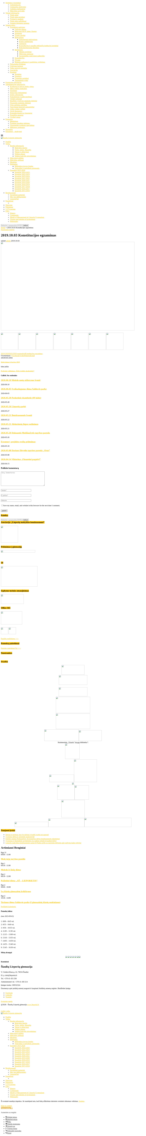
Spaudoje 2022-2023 (22, 174)
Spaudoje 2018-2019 (22, 185)
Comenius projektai (22, 78)
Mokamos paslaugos (17, 127)
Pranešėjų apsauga (16, 115)
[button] (7, 1108)
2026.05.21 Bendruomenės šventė (16, 415)
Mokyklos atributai (17, 160)
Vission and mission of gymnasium (22, 219)
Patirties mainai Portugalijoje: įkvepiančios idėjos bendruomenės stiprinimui (32, 839)
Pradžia (8, 142)
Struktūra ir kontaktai (13, 3)
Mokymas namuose (26, 54)
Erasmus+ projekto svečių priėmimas (18, 442)
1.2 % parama (10, 209)
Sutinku (81, 1101)
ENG (7, 211)
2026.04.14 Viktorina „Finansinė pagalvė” (21, 459)
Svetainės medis (6, 1001)
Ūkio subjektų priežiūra (18, 105)
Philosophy (14, 221)
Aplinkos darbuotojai (17, 9)
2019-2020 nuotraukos (17, 354)
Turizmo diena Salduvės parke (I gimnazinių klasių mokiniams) (30, 902)
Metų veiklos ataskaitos (18, 89)
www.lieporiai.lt (33, 1005)
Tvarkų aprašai (20, 35)
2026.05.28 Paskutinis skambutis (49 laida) (21, 398)
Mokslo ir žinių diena (11, 870)
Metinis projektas (25, 52)
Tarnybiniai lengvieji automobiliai (22, 107)
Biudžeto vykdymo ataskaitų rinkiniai (23, 101)
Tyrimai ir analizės (16, 19)
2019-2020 (5, 354)
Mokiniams (19, 50)
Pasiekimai (9, 201)
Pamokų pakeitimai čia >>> (11, 648)
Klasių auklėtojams (26, 42)
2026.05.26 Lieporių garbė (13, 406)
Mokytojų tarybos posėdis (13, 859)
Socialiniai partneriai (17, 195)
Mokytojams (19, 37)
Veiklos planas (20, 154)
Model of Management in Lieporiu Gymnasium (27, 217)
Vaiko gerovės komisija (18, 68)
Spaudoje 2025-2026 (17, 170)
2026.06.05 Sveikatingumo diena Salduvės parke (24, 389)
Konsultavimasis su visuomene (21, 113)
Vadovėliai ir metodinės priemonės (27, 168)
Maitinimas (14, 121)
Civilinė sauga (15, 117)
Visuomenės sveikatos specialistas (22, 125)
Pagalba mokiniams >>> (9, 639)
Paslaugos (9, 119)
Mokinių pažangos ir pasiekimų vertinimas (30, 62)
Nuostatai (13, 91)
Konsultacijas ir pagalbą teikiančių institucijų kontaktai (38, 46)
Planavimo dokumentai (18, 93)
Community (14, 215)
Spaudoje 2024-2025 (22, 172)
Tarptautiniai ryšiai (21, 80)
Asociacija (14, 70)
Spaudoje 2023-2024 (22, 176)
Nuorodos (9, 129)
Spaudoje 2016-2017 (22, 189)
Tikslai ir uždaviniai (22, 152)
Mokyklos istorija (21, 148)
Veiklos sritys (10, 25)
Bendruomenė (10, 193)
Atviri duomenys (16, 111)
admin (8, 241)
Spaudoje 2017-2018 (22, 187)
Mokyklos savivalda (17, 11)
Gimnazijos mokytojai (18, 7)
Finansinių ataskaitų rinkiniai (20, 103)
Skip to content (6, 1106)
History (12, 213)
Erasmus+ (18, 76)
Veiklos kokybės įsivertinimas (25, 156)
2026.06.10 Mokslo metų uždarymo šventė (20, 380)
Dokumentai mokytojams (28, 40)
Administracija (15, 5)
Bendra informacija (17, 146)
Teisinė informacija (12, 13)
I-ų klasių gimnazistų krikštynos (16, 891)
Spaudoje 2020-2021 (22, 181)
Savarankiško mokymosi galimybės (32, 56)
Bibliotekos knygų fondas (24, 166)
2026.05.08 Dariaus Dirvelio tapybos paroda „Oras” (25, 450)
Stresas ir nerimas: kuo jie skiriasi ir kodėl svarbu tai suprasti (27, 835)
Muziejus (13, 162)
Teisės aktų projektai (17, 17)
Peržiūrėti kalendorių (8, 907)
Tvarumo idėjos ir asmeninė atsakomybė (19, 837)
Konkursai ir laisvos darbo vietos (22, 87)
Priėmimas (9, 207)
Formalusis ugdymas (17, 27)
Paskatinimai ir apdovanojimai (21, 97)
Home (3, 228)
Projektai (13, 72)
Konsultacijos (19, 58)
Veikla (7, 144)
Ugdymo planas (20, 29)
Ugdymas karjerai (16, 66)
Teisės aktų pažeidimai (18, 21)
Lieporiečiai (14, 199)
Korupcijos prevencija (13, 82)
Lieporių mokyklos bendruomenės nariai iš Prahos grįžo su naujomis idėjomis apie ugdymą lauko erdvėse (43, 843)
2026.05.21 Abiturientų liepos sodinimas (19, 424)
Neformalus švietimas (18, 64)
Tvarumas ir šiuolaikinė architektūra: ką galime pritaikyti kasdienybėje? (31, 841)
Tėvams (17, 60)
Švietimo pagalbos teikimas (20, 123)
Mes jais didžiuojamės (18, 197)
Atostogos (18, 33)
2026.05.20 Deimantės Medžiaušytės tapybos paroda (25, 433)
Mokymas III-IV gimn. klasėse (26, 31)
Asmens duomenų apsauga (19, 23)
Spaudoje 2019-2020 (22, 183)
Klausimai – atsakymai (13, 131)
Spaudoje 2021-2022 (22, 178)
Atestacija (22, 44)
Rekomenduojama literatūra (29, 48)
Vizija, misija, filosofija (23, 150)
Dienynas (8, 205)
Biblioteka (13, 164)
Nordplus (18, 74)
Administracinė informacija (15, 84)
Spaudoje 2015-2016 (22, 191)
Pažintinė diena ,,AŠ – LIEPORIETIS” (19, 880)
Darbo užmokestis (16, 95)
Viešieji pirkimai (16, 99)
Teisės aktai (14, 15)
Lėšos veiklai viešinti (17, 109)
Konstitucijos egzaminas (34, 354)
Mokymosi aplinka (16, 158)
